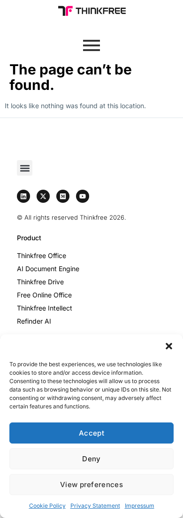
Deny (91, 458)
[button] (169, 346)
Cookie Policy (47, 505)
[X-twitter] (43, 196)
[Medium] (62, 196)
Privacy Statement (95, 505)
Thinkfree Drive (40, 282)
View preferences (91, 484)
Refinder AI (34, 321)
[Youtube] (82, 196)
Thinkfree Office (41, 255)
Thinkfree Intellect (44, 308)
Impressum (139, 505)
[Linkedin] (23, 196)
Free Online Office (44, 295)
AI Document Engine (48, 269)
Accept (91, 433)
